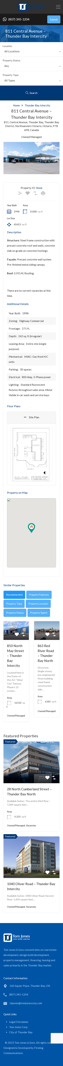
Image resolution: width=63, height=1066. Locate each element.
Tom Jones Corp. (18, 1027)
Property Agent (38, 612)
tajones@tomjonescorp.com (26, 1003)
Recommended (14, 594)
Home (16, 105)
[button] (35, 533)
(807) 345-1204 (18, 19)
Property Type (11, 74)
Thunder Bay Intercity (37, 105)
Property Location (38, 603)
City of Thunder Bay (21, 1032)
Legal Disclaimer (19, 1021)
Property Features (39, 594)
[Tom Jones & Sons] (31, 9)
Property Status (11, 60)
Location (7, 46)
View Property (32, 775)
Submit (54, 19)
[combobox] (31, 52)
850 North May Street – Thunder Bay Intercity (15, 655)
